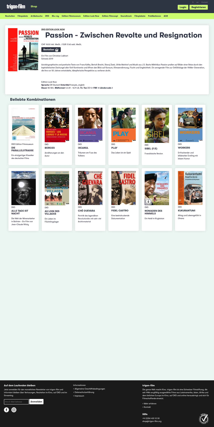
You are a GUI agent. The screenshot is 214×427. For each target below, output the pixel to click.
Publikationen (154, 16)
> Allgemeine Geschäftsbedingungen (89, 389)
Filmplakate (139, 16)
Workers (184, 147)
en (198, 2)
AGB (166, 16)
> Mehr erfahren (149, 404)
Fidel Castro (119, 210)
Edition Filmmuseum (71, 16)
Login (183, 7)
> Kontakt (146, 407)
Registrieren (198, 7)
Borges (50, 147)
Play (114, 147)
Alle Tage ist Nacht (19, 212)
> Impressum (78, 396)
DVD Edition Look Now (53, 29)
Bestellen (49, 49)
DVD (47, 16)
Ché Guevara (86, 210)
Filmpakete (23, 16)
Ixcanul (83, 147)
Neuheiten (10, 16)
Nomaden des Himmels (153, 212)
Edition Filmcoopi (110, 16)
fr (193, 2)
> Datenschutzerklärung (83, 392)
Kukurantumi (186, 210)
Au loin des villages (52, 212)
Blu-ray (55, 16)
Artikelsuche (36, 16)
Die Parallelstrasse (22, 149)
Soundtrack (126, 16)
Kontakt (204, 2)
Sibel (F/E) (151, 148)
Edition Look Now (91, 16)
